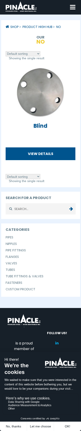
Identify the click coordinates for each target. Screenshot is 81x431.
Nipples (11, 244)
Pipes (9, 237)
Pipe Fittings (16, 250)
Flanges (12, 257)
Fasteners (14, 282)
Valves (11, 263)
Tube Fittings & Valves (24, 276)
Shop (14, 27)
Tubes (10, 270)
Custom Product (20, 289)
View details (40, 153)
